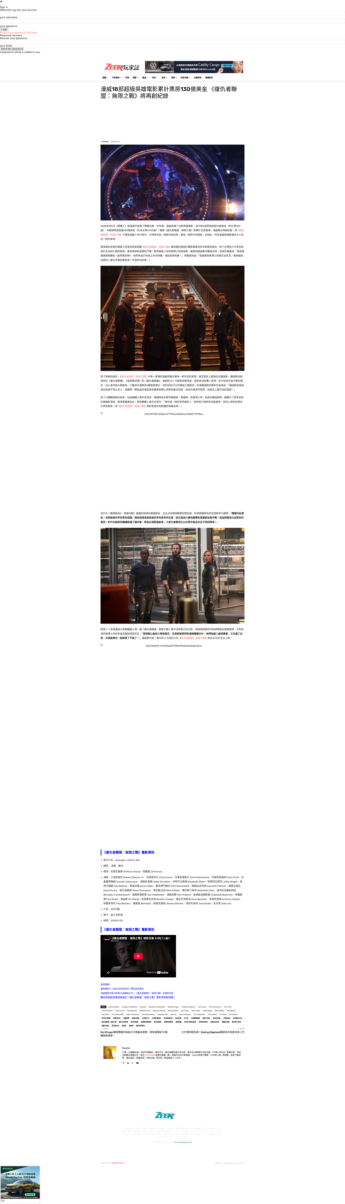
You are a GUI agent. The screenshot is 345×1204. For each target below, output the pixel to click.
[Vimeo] (239, 55)
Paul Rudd (105, 1014)
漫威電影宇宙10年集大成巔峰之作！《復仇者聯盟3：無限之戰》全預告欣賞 (137, 993)
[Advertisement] (172, 120)
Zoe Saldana (233, 1014)
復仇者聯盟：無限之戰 (156, 246)
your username (8, 17)
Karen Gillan (196, 1011)
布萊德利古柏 (237, 1018)
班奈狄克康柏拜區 (190, 1022)
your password (8, 26)
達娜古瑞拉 (105, 1026)
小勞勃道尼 (226, 1018)
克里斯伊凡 (145, 1018)
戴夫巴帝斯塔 (123, 1022)
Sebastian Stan (163, 1014)
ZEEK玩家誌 (149, 1055)
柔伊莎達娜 (134, 1022)
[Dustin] (111, 1055)
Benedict (143, 1007)
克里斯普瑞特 (156, 1018)
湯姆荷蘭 (179, 1022)
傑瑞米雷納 (135, 1018)
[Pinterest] (124, 1148)
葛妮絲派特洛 (214, 1022)
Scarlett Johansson (148, 1014)
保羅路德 (126, 1018)
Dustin (106, 141)
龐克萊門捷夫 (140, 1026)
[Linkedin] (128, 1062)
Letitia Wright (207, 1011)
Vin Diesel (223, 1014)
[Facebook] (228, 55)
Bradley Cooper (173, 1007)
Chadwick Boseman (188, 1007)
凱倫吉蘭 (178, 1018)
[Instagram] (231, 55)
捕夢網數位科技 (117, 1163)
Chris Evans (202, 1007)
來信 (174, 1058)
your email (6, 45)
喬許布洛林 (206, 1018)
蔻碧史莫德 (225, 1022)
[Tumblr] (131, 1148)
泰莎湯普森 (157, 1022)
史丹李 (186, 1018)
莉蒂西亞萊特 (203, 1022)
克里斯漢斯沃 (168, 1018)
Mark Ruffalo (219, 1011)
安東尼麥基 (216, 1018)
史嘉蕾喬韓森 (195, 1018)
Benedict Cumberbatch (157, 1007)
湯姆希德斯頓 (168, 1022)
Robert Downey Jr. (132, 1014)
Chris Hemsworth (215, 1007)
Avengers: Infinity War (129, 1007)
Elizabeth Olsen (144, 1011)
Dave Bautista (132, 1011)
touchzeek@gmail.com (183, 1142)
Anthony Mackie (113, 1007)
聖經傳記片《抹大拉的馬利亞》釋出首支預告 (122, 988)
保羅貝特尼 (117, 1018)
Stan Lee (173, 1014)
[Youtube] (242, 55)
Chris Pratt (227, 1007)
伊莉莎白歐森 (106, 1018)
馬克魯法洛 (115, 1026)
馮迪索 (124, 1026)
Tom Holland (212, 1014)
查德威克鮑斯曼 (146, 1022)
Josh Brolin (185, 1011)
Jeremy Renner (173, 1011)
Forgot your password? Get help (18, 32)
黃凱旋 (131, 1026)
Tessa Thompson (185, 1014)
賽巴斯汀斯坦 (236, 1022)
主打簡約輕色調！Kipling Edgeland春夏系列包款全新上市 (213, 1032)
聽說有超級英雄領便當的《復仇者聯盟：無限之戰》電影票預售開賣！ (138, 997)
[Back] (1, 4)
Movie (103, 82)
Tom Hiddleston (199, 1014)
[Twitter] (235, 55)
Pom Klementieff (118, 1014)
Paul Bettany (231, 1011)
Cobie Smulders (107, 1011)
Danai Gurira (120, 1011)
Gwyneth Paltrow (159, 1011)
